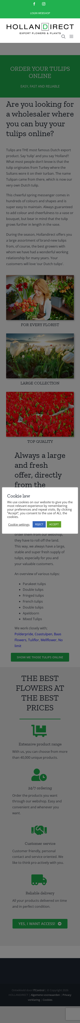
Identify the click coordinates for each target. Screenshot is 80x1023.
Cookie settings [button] (19, 524)
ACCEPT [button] (54, 524)
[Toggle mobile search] (63, 36)
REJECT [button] (39, 524)
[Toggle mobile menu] (72, 36)
